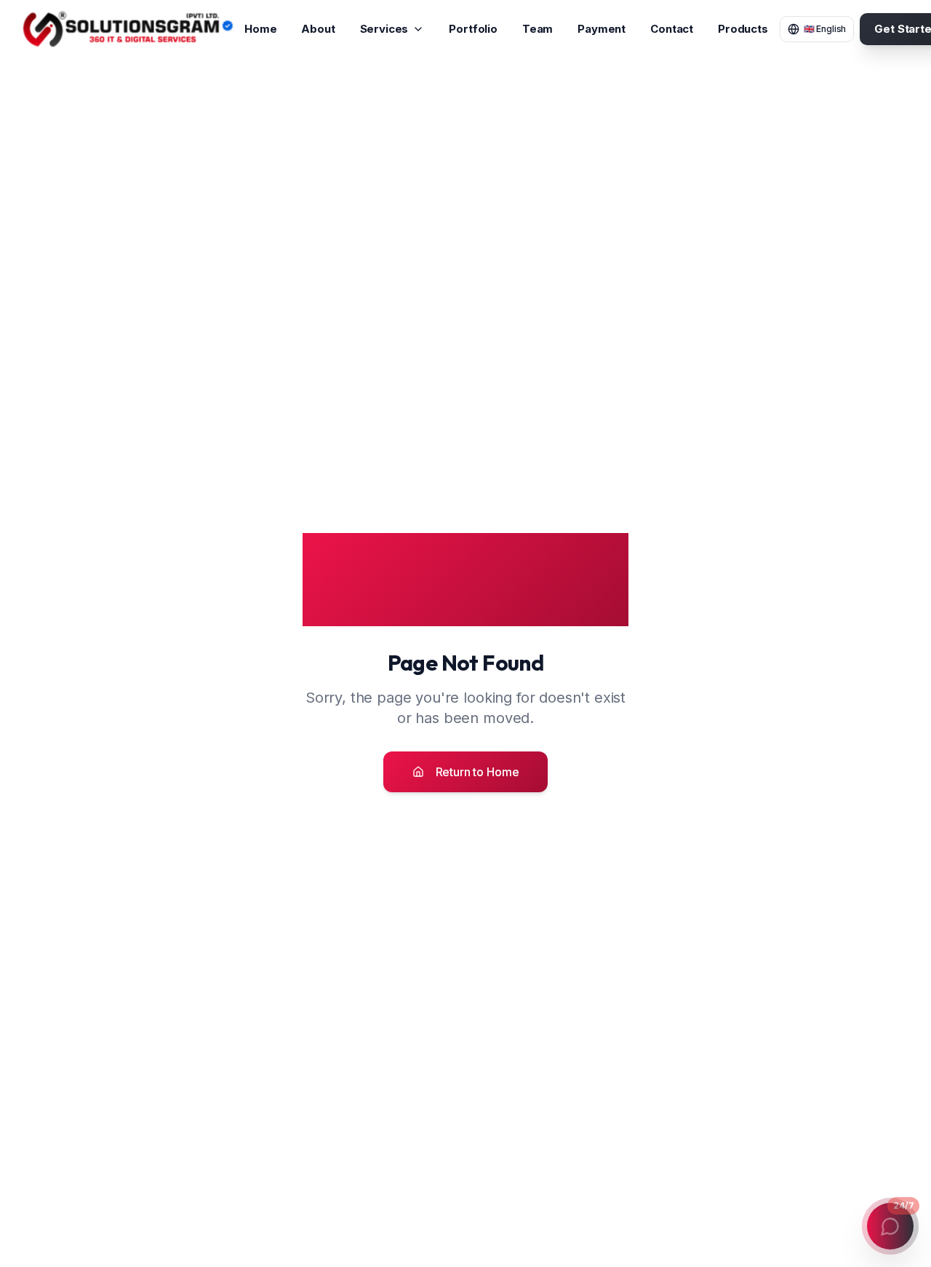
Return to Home (477, 772)
